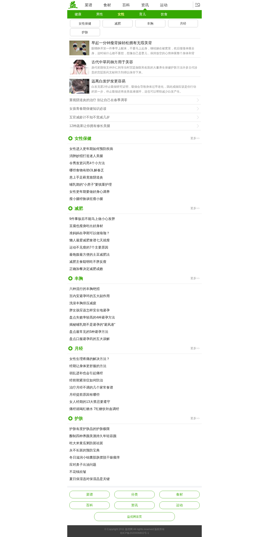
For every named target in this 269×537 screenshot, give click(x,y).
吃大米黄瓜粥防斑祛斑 (86, 443)
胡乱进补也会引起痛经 (86, 373)
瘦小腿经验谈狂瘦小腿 (86, 199)
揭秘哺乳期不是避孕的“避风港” (92, 324)
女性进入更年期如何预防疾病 (91, 149)
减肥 (118, 23)
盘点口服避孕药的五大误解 (89, 339)
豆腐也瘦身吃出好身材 (86, 226)
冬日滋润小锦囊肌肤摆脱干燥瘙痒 (94, 457)
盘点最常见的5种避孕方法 (88, 331)
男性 (99, 14)
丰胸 (150, 23)
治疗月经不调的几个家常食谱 (91, 387)
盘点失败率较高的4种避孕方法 (92, 317)
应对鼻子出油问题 (82, 464)
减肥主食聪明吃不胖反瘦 (87, 261)
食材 (107, 5)
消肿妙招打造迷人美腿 (86, 156)
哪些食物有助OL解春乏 (86, 170)
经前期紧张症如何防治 (86, 380)
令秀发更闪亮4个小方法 (87, 163)
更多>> (195, 138)
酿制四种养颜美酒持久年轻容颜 (92, 436)
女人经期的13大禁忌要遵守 (89, 401)
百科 (126, 5)
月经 (183, 23)
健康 (78, 14)
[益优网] (73, 4)
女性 (121, 14)
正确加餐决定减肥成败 (86, 269)
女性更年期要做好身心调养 (89, 191)
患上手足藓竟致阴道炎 (86, 177)
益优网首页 (134, 516)
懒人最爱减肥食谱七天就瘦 (89, 240)
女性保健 (85, 23)
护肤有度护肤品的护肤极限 (89, 429)
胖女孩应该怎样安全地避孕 (89, 310)
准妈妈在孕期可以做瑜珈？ (89, 233)
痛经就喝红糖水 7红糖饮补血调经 (94, 409)
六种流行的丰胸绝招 (84, 289)
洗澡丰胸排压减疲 (82, 303)
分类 (134, 494)
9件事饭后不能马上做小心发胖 (92, 219)
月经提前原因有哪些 (84, 394)
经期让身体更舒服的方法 (87, 366)
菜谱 (88, 5)
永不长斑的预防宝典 (84, 450)
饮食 (164, 14)
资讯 (145, 5)
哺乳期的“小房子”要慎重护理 (90, 184)
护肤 (85, 32)
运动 (163, 5)
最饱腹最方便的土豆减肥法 (89, 254)
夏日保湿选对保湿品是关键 (89, 479)
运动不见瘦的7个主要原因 (88, 247)
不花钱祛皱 (77, 472)
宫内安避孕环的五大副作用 (89, 296)
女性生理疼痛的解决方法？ (89, 359)
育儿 (142, 14)
